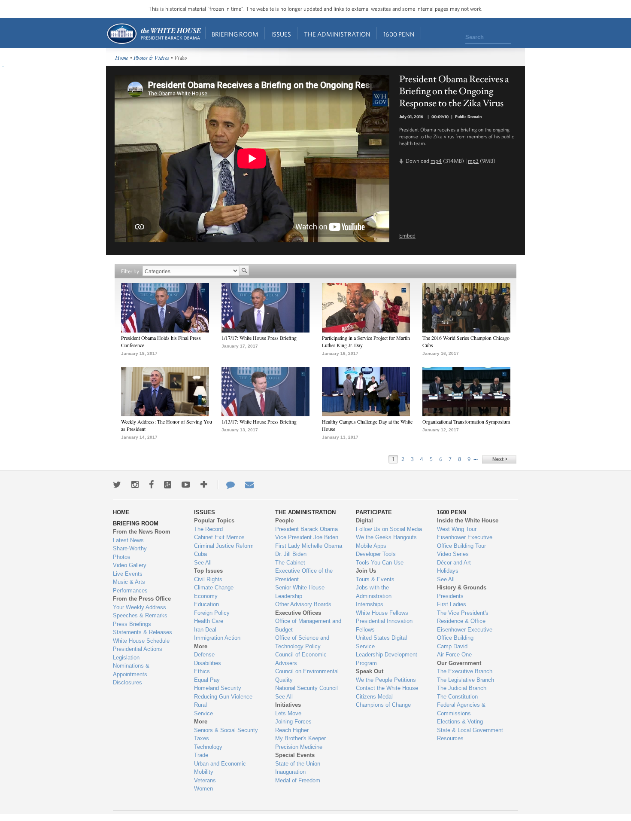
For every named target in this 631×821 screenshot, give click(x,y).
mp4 (436, 161)
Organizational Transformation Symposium (466, 421)
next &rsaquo (499, 459)
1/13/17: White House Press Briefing (259, 421)
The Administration (337, 34)
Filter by (130, 271)
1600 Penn (399, 34)
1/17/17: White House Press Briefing (259, 337)
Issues (281, 34)
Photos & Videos (151, 58)
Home (153, 33)
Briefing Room (235, 34)
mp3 (473, 161)
